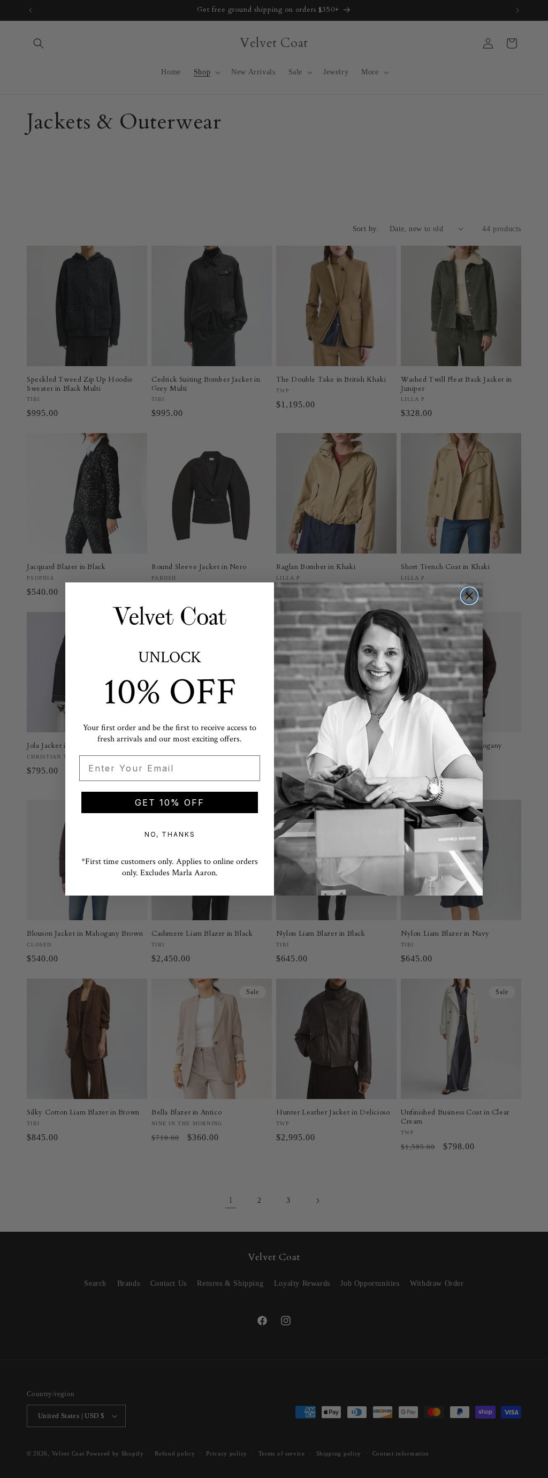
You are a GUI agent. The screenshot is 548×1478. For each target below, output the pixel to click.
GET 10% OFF (169, 802)
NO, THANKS (169, 834)
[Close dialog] (469, 596)
